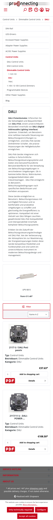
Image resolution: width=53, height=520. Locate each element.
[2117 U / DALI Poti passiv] (18, 334)
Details (32, 380)
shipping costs (36, 488)
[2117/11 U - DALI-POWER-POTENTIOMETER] (18, 402)
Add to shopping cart (29, 374)
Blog (8, 100)
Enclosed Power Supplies (17, 40)
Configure (41, 509)
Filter (28, 306)
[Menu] (5, 10)
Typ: (7, 355)
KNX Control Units (15, 66)
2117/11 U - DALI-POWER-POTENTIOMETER (19, 417)
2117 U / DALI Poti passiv (18, 349)
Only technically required (20, 509)
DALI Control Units (15, 61)
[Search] (25, 10)
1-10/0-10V (12, 74)
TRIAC (10, 82)
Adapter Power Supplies (16, 45)
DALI (10, 78)
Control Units (12, 57)
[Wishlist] (30, 10)
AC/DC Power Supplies (16, 51)
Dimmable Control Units (18, 70)
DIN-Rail (9, 28)
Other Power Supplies (15, 95)
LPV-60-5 (27, 289)
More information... (30, 504)
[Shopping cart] (47, 10)
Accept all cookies (27, 516)
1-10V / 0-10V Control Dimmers (21, 85)
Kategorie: (10, 361)
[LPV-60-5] (26, 276)
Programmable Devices (17, 90)
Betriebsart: (11, 358)
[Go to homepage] (26, 4)
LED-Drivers (11, 34)
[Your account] (42, 10)
